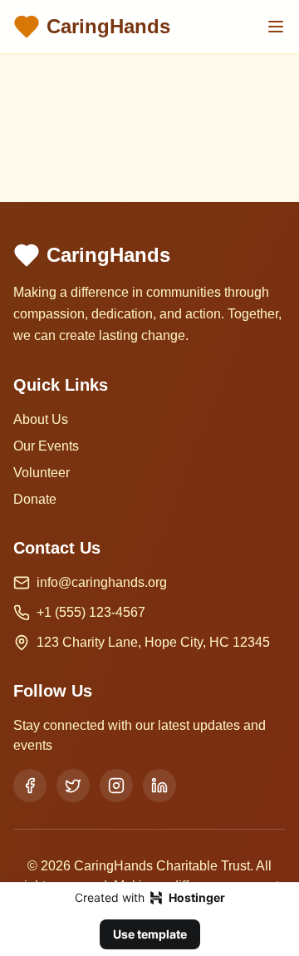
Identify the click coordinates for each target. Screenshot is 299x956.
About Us (40, 419)
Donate (34, 499)
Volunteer (41, 473)
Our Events (46, 446)
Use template (150, 934)
